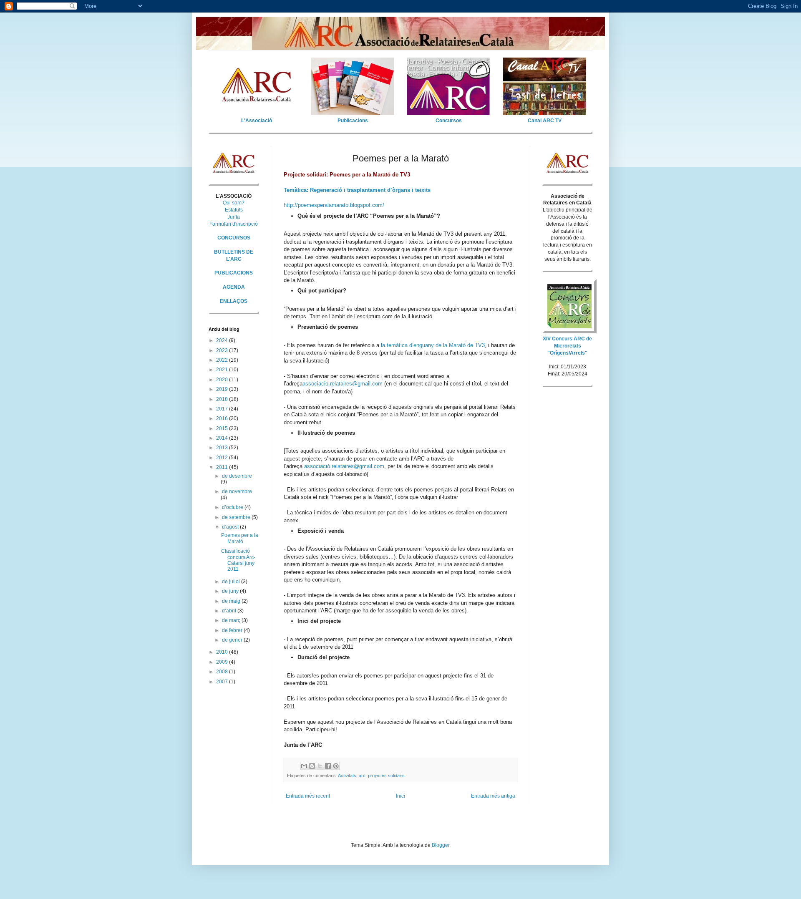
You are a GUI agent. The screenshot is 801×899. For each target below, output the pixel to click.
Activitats (347, 775)
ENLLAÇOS (233, 301)
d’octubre (233, 507)
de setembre (237, 517)
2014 (222, 438)
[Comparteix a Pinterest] (336, 766)
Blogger (440, 845)
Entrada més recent (308, 796)
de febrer (233, 630)
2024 (222, 340)
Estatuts (234, 210)
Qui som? (233, 203)
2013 (222, 448)
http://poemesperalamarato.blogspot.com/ (334, 205)
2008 (222, 672)
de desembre (237, 476)
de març (232, 620)
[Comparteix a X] (320, 766)
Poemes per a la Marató (239, 538)
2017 (222, 409)
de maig (232, 601)
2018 (222, 399)
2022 (222, 360)
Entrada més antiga (493, 796)
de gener (233, 640)
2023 (222, 350)
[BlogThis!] (312, 766)
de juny (231, 591)
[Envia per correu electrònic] (304, 766)
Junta (233, 217)
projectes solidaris (386, 775)
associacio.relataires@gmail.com (342, 383)
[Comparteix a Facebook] (328, 766)
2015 (222, 428)
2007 (222, 682)
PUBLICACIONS (233, 273)
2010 (222, 652)
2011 (222, 467)
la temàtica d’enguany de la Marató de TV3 (433, 345)
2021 (222, 370)
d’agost (231, 527)
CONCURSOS (233, 238)
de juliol (231, 581)
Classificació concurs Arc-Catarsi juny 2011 (238, 560)
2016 (222, 418)
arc (362, 775)
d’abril (229, 611)
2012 (222, 458)
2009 (222, 662)
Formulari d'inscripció (233, 224)
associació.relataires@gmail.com (344, 466)
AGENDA (234, 287)
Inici (400, 796)
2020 (222, 380)
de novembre (237, 491)
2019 (222, 389)
